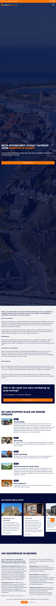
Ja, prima (24, 602)
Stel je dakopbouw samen (28, 162)
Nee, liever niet (32, 602)
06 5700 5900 (14, 1)
